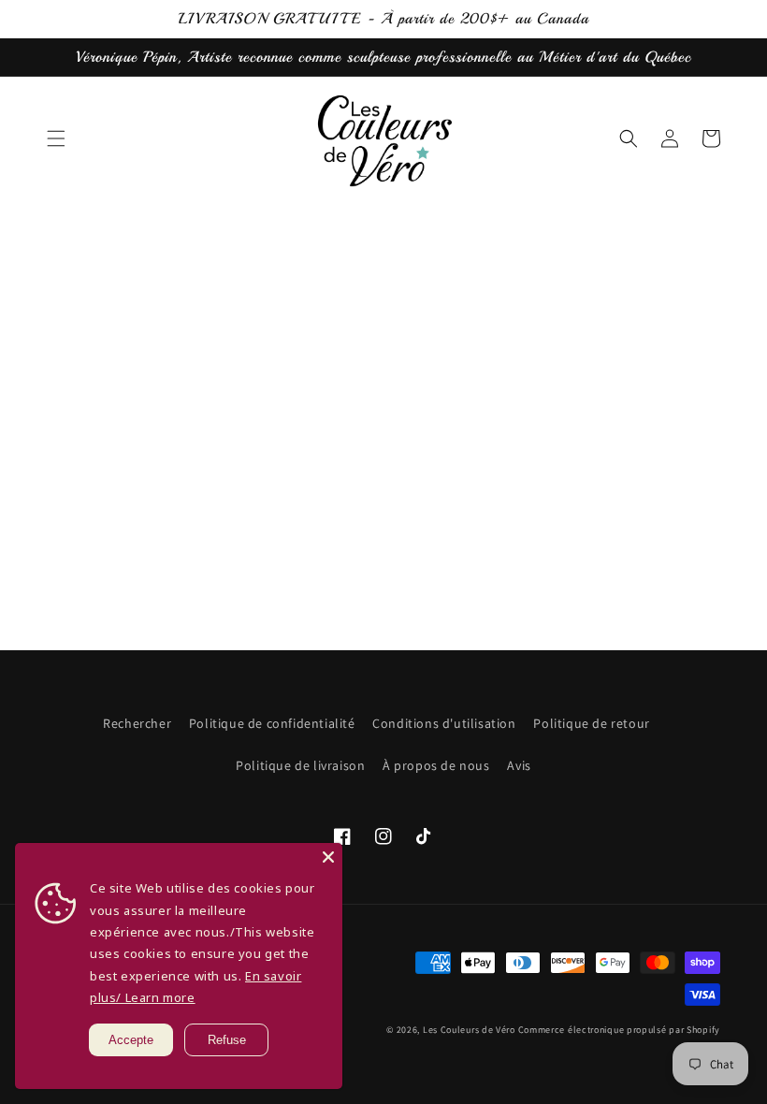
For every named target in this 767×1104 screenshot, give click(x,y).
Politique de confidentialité (272, 723)
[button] (56, 138)
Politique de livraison (300, 765)
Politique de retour (591, 723)
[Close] (328, 857)
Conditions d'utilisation (443, 723)
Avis (518, 765)
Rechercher (137, 723)
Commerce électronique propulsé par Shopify (619, 1030)
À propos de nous (436, 765)
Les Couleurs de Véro (469, 1030)
